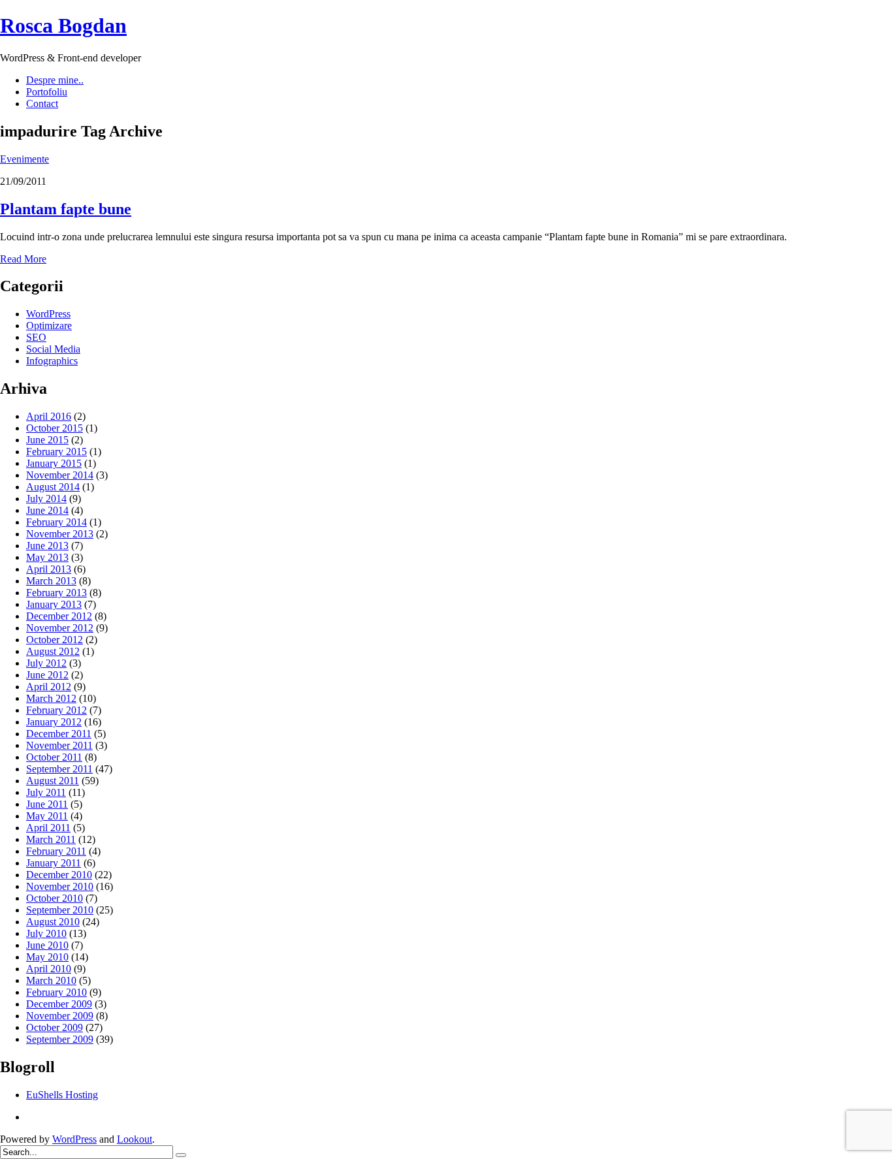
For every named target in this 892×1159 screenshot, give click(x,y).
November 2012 (59, 627)
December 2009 (59, 1003)
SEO (36, 337)
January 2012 (54, 721)
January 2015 (54, 463)
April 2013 (48, 569)
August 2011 (52, 780)
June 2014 (47, 510)
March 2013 (51, 580)
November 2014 (59, 475)
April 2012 (48, 686)
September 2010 (59, 909)
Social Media (53, 349)
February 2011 (56, 851)
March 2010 (51, 980)
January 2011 (53, 862)
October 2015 (54, 428)
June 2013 (47, 545)
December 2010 (59, 874)
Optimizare (49, 325)
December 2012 (59, 616)
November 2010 (59, 886)
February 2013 (56, 592)
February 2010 (56, 992)
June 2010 (47, 945)
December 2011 (58, 733)
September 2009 (59, 1039)
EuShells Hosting (62, 1094)
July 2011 (46, 792)
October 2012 (54, 639)
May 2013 (47, 557)
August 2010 (53, 921)
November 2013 (59, 533)
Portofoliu (46, 91)
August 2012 (53, 651)
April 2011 (48, 827)
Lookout (134, 1139)
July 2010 (46, 933)
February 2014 (56, 522)
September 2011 (59, 768)
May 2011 (47, 815)
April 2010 (48, 968)
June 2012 (47, 674)
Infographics (52, 360)
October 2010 (54, 898)
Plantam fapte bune (65, 208)
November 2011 (59, 745)
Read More (23, 258)
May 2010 (47, 956)
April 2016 (48, 416)
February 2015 (56, 451)
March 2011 (51, 839)
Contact (42, 103)
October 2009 (54, 1027)
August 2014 (53, 486)
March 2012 (51, 698)
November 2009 (59, 1015)
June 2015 (47, 439)
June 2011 (47, 804)
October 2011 (54, 757)
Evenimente (24, 159)
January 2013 (54, 604)
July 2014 (46, 498)
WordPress (48, 313)
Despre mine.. (55, 80)
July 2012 (46, 663)
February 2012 (56, 710)
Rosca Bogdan (63, 25)
